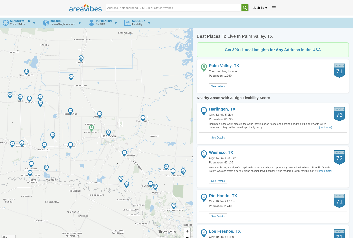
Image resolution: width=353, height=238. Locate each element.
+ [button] (187, 231)
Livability (258, 7)
